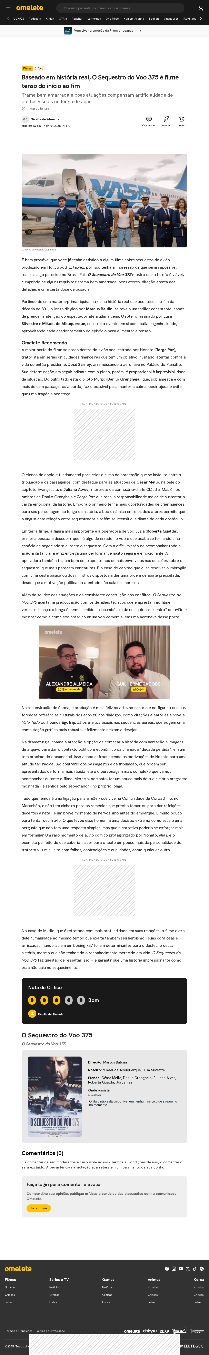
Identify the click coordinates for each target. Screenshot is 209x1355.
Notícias (10, 1287)
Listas (8, 1302)
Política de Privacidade (50, 1331)
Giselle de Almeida (45, 119)
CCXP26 (18, 18)
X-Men (50, 18)
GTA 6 (63, 18)
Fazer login (39, 1208)
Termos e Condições (18, 1331)
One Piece (112, 18)
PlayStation (190, 18)
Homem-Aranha (134, 18)
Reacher (77, 18)
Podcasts (35, 18)
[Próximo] (201, 18)
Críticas (10, 1295)
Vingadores (171, 18)
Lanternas (94, 18)
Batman (154, 18)
